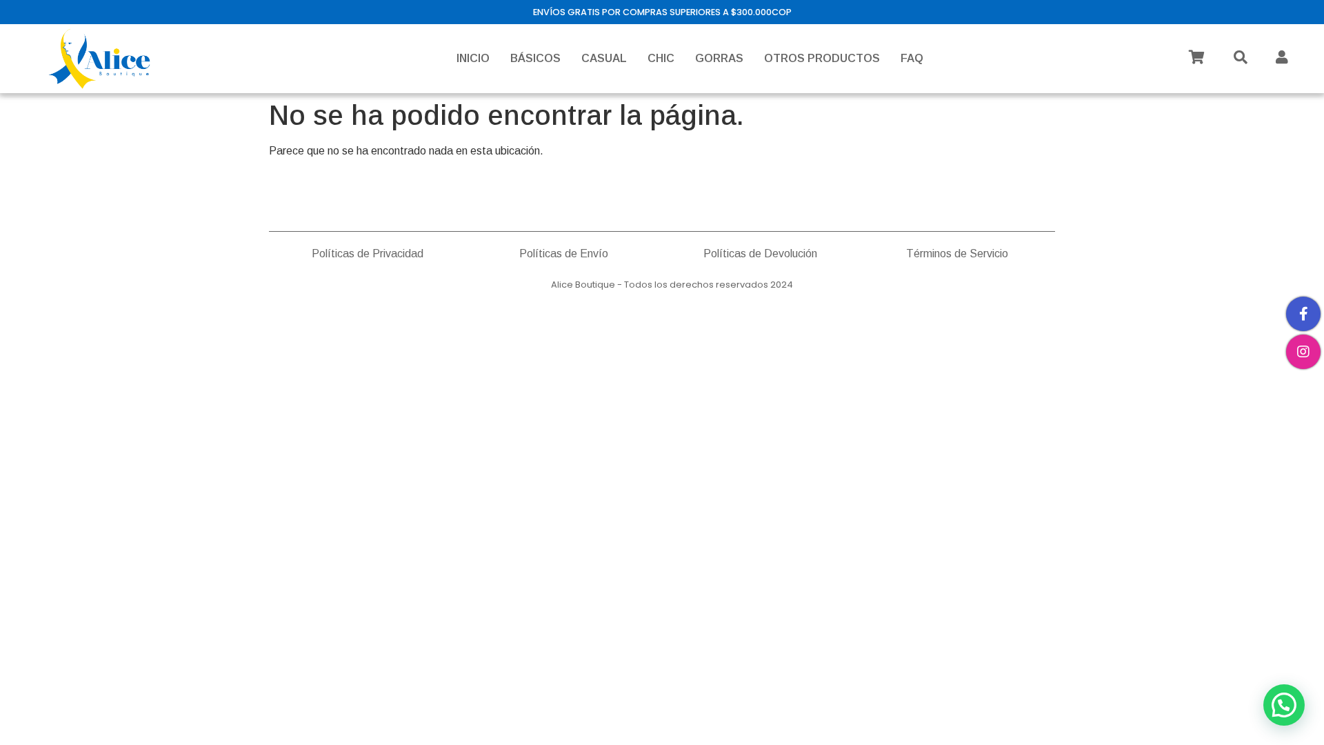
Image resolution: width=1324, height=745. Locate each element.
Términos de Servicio (957, 253)
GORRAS (719, 58)
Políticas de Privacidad (367, 253)
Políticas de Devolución (760, 253)
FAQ (912, 58)
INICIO (473, 58)
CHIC (661, 58)
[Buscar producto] (1240, 57)
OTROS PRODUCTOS (822, 58)
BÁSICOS (535, 58)
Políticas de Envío (563, 253)
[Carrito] (1197, 57)
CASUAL (604, 58)
